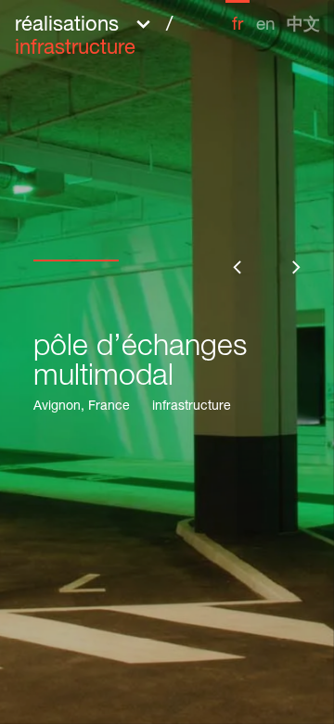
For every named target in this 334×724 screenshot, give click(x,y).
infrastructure (191, 406)
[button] (120, 35)
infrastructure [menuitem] (75, 49)
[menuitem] (237, 17)
